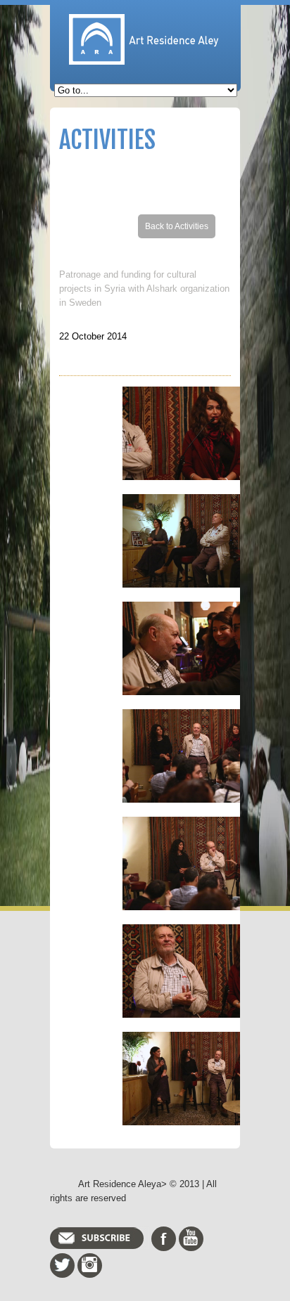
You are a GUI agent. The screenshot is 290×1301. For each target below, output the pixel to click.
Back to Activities (176, 226)
